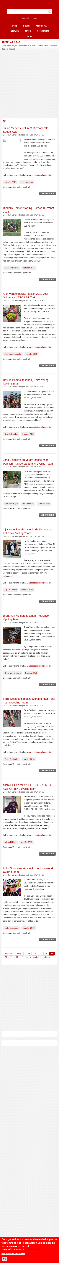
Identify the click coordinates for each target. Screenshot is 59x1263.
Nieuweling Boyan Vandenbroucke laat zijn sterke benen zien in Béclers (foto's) (29, 47)
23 (23, 957)
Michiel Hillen (10, 842)
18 (46, 953)
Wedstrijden (41, 25)
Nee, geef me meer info (13, 1254)
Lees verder (48, 193)
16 (35, 953)
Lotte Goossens (11, 928)
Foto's (28, 31)
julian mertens (27, 182)
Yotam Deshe (28, 503)
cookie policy (33, 1249)
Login (35, 18)
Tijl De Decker (11, 590)
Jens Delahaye (11, 503)
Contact (25, 18)
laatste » (46, 957)
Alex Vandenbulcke (13, 354)
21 (11, 957)
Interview (14, 31)
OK (4, 1259)
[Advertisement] (29, 84)
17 (40, 953)
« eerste (8, 953)
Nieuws (26, 25)
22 (17, 957)
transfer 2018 (10, 182)
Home (14, 25)
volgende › (34, 957)
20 (6, 957)
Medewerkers (43, 31)
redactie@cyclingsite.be (40, 175)
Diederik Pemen (11, 268)
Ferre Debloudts (11, 759)
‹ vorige (18, 953)
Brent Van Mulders (13, 673)
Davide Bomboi (11, 434)
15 (29, 953)
